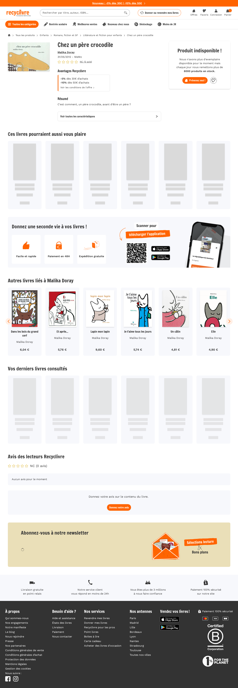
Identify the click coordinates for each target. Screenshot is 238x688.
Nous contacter (62, 636)
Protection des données (20, 659)
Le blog (10, 631)
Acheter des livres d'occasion (102, 645)
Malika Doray (66, 52)
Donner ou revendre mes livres (161, 13)
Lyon (133, 636)
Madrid (134, 622)
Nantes (134, 641)
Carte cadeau (92, 641)
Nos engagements (16, 622)
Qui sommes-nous (16, 618)
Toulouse (135, 650)
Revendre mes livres (97, 618)
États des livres (62, 622)
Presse (9, 641)
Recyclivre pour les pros (99, 627)
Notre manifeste (15, 627)
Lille (132, 627)
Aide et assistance (63, 618)
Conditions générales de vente (24, 650)
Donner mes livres (95, 622)
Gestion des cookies (18, 668)
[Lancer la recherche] (126, 12)
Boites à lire (91, 636)
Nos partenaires (15, 645)
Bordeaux (136, 631)
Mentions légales (16, 664)
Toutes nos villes (140, 654)
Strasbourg (137, 645)
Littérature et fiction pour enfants (102, 35)
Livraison (58, 627)
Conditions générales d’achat (23, 654)
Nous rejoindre (14, 636)
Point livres (91, 631)
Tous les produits (25, 35)
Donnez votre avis (119, 507)
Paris (133, 618)
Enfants (44, 35)
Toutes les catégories (24, 24)
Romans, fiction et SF (66, 35)
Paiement (58, 631)
